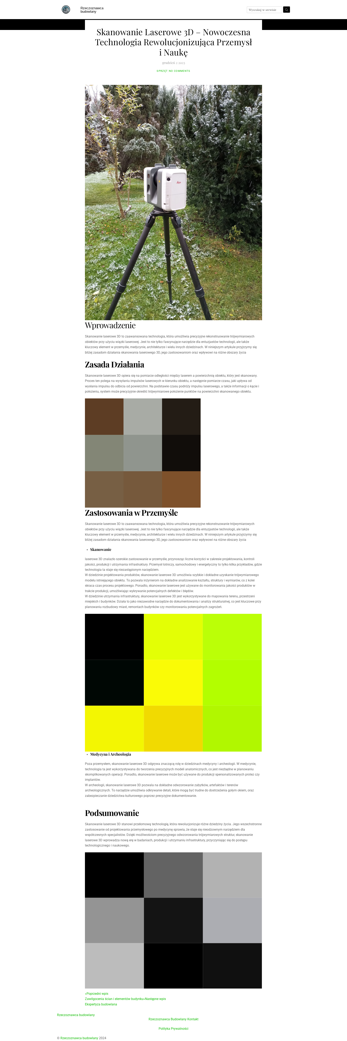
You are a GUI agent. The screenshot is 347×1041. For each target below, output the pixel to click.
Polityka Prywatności (173, 1029)
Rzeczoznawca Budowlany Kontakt (173, 1019)
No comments (179, 70)
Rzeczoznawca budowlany (92, 9)
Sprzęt (162, 70)
